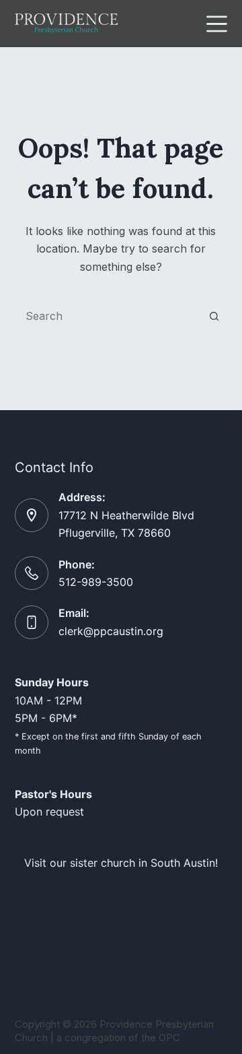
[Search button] (214, 316)
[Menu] (216, 23)
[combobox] (108, 315)
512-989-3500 (95, 582)
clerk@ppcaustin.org (110, 631)
